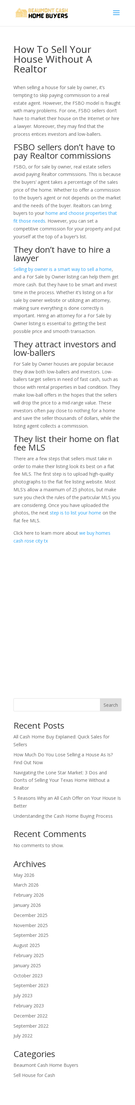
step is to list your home (75, 513)
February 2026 (28, 895)
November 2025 (30, 925)
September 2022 (30, 1026)
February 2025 (28, 955)
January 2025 (27, 965)
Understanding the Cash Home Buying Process (63, 816)
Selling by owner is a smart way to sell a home (62, 269)
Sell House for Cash (34, 1075)
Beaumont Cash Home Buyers (45, 1065)
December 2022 (30, 1016)
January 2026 (27, 905)
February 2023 (28, 1005)
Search (111, 705)
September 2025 (30, 935)
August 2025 (26, 945)
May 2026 (23, 875)
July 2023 (22, 995)
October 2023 (28, 975)
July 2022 (22, 1036)
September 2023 (30, 985)
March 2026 (26, 885)
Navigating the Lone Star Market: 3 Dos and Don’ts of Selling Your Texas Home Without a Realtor (61, 780)
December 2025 (30, 915)
